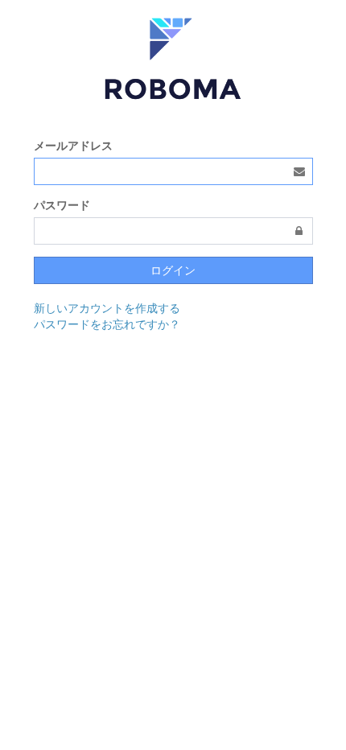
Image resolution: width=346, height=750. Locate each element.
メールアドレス (73, 145)
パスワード (62, 205)
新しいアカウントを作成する (107, 308)
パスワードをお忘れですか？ (107, 324)
